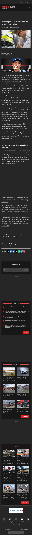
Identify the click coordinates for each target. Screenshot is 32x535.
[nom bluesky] (22, 2)
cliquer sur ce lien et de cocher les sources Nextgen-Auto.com (15, 200)
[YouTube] (27, 2)
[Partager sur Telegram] (21, 251)
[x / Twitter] (24, 2)
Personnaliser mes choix (16, 533)
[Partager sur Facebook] (13, 251)
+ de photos (25, 416)
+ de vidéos (25, 503)
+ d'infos (26, 332)
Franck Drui (9, 53)
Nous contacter (16, 524)
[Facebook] (19, 2)
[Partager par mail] (24, 251)
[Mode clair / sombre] (2, 2)
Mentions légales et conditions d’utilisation (16, 522)
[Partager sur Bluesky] (11, 251)
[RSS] (30, 2)
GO (26, 270)
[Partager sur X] (8, 251)
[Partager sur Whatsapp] (19, 251)
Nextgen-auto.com (12, 529)
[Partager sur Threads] (16, 251)
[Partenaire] (16, 510)
